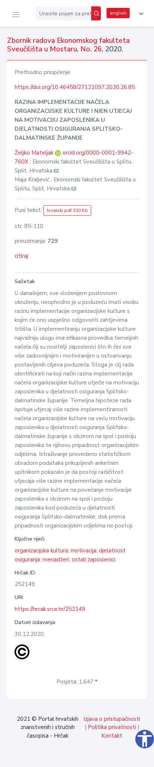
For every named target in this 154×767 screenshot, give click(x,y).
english (118, 13)
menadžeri (56, 559)
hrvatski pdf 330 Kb (67, 210)
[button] (140, 14)
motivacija (83, 550)
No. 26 (91, 49)
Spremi (96, 757)
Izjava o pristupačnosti (111, 719)
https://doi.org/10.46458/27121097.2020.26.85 (75, 87)
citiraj (21, 256)
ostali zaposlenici (93, 559)
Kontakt (111, 735)
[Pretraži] (96, 13)
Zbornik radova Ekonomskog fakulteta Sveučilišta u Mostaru (68, 45)
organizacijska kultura (41, 550)
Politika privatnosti (112, 727)
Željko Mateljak (35, 152)
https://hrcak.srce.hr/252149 (50, 609)
